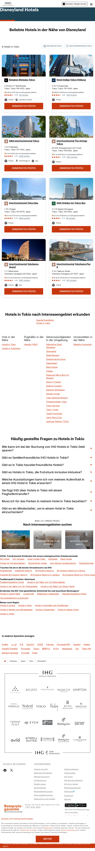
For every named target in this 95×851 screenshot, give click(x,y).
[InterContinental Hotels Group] (8, 3)
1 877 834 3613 (32, 807)
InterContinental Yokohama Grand (23, 265)
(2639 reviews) (24, 218)
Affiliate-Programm (42, 776)
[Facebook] (5, 770)
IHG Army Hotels (71, 784)
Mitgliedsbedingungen (43, 791)
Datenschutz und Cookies (44, 799)
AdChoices (68, 791)
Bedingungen (48, 828)
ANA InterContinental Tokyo (24, 141)
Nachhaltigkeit (40, 787)
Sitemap (67, 799)
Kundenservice (40, 780)
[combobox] (52, 46)
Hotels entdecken (71, 769)
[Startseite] (5, 661)
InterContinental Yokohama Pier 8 (74, 265)
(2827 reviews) (24, 280)
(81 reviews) (70, 218)
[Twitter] (11, 770)
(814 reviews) (72, 280)
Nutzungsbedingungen (43, 795)
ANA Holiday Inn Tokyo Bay (71, 203)
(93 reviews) (23, 95)
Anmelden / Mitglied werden (76, 4)
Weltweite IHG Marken (43, 773)
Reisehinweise (40, 784)
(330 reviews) (71, 95)
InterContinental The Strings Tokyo (72, 142)
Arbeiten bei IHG (41, 769)
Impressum (68, 795)
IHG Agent (68, 776)
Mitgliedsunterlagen (72, 787)
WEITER (47, 839)
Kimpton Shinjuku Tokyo (22, 80)
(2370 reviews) (71, 157)
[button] (91, 4)
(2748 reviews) (24, 156)
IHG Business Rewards (73, 780)
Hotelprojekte (69, 773)
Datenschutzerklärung (69, 830)
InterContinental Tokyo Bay (23, 203)
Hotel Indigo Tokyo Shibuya (71, 80)
